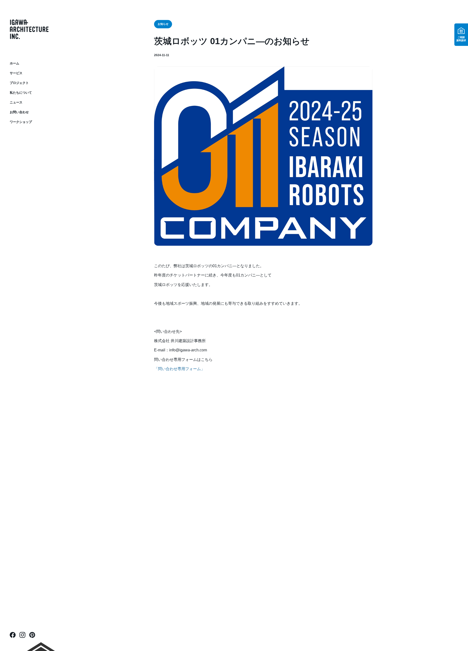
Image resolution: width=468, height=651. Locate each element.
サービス (16, 73)
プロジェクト (19, 83)
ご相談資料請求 (461, 39)
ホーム (14, 63)
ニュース (16, 102)
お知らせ (163, 24)
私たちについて (21, 92)
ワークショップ (21, 122)
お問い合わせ (19, 112)
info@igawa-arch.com (188, 350)
